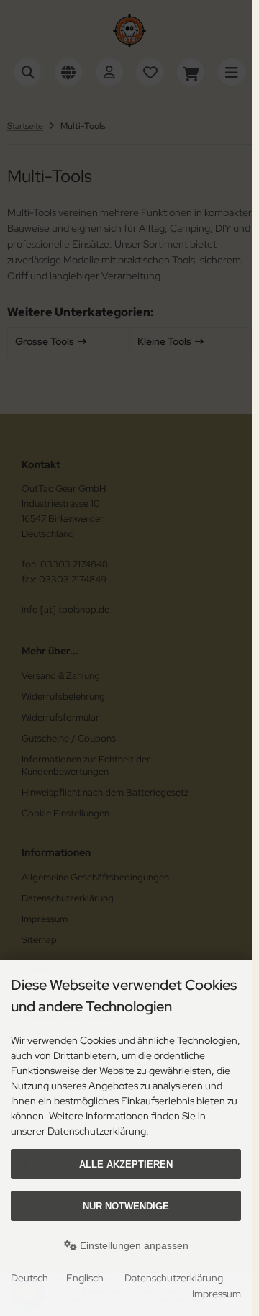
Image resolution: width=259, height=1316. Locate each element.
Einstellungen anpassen (132, 1245)
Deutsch (29, 1277)
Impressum (216, 1293)
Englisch (85, 1277)
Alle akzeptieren (126, 1164)
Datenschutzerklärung (173, 1277)
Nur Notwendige (126, 1206)
